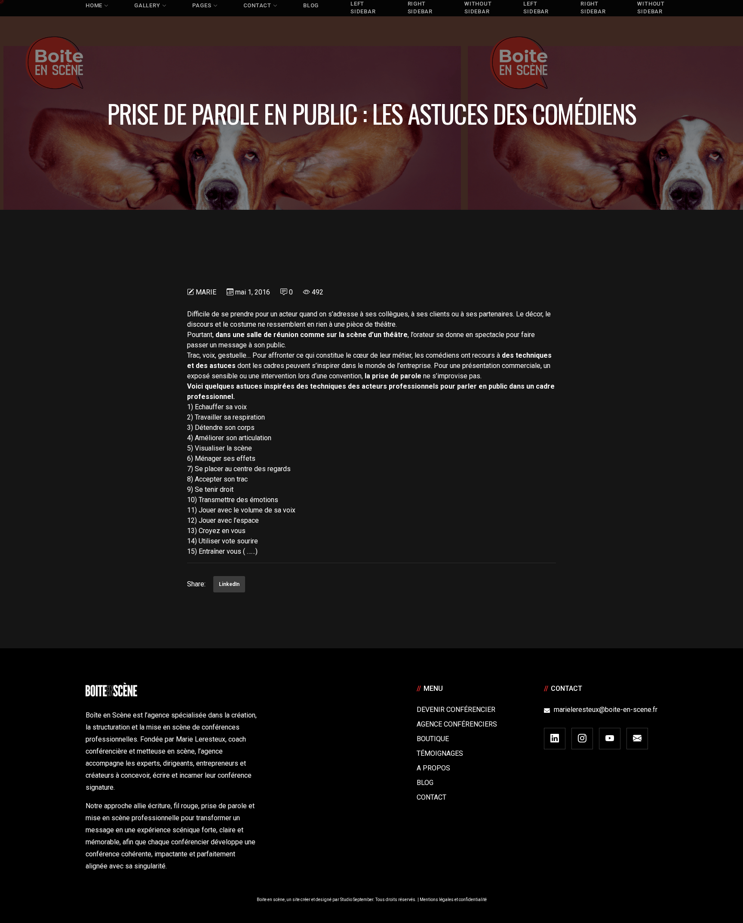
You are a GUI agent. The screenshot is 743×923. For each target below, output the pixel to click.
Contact (431, 797)
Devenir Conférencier (456, 709)
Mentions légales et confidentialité (453, 899)
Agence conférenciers (457, 724)
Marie (206, 292)
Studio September (356, 899)
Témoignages (440, 753)
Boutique (433, 739)
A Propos (433, 768)
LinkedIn (229, 584)
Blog (425, 783)
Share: (196, 584)
